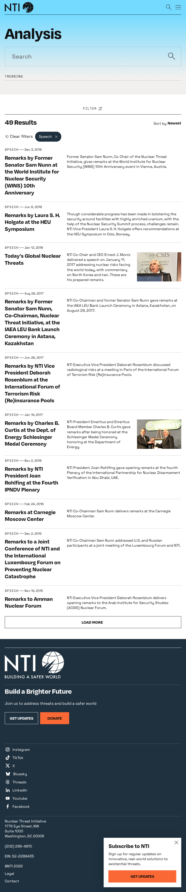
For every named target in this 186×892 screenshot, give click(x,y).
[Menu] (178, 7)
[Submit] (171, 56)
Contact (12, 881)
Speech (12, 149)
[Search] (169, 7)
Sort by (160, 123)
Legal (9, 873)
